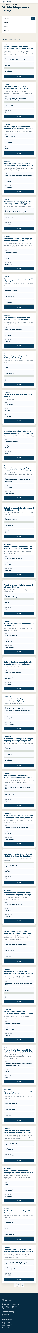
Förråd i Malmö (6, 1325)
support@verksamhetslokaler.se (11, 1306)
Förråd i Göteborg (7, 1324)
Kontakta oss (5, 1316)
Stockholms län (6, 4)
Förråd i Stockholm (7, 1322)
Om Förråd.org (6, 1314)
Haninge (15, 4)
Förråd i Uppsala (6, 1327)
